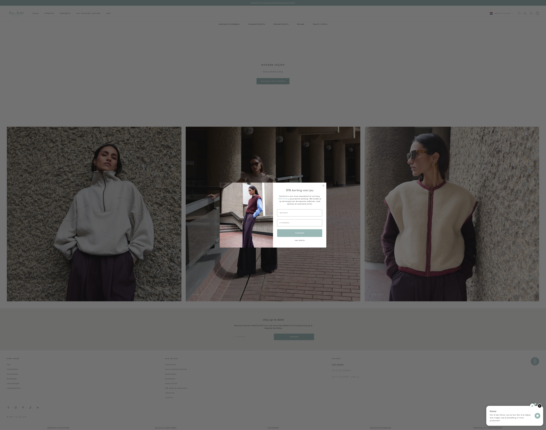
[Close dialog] (323, 185)
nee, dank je (300, 240)
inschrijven (299, 233)
